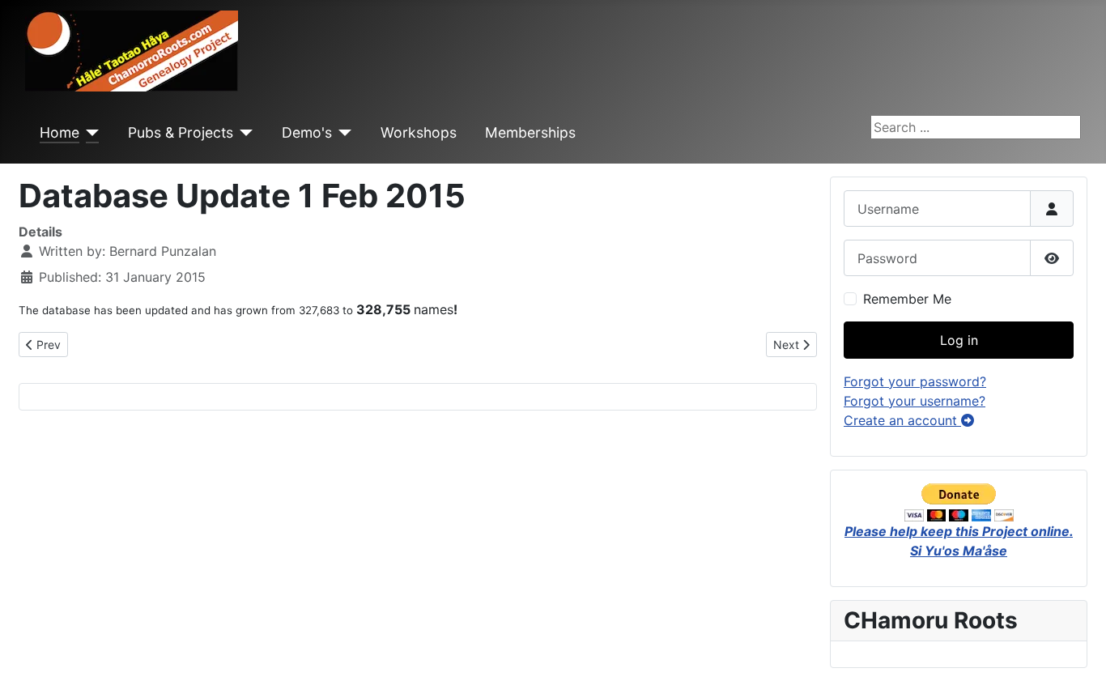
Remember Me (907, 299)
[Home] (89, 132)
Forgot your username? (914, 401)
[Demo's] (342, 132)
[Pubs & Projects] (243, 132)
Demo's (307, 132)
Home (59, 132)
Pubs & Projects (180, 132)
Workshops (419, 132)
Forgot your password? (915, 381)
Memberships (530, 132)
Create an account (902, 420)
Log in (959, 340)
